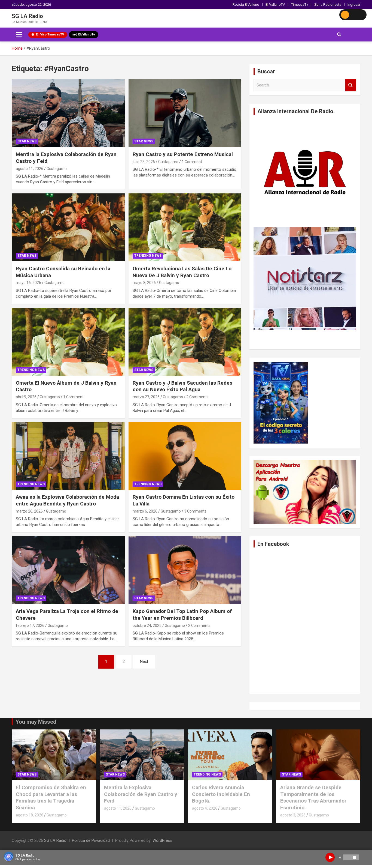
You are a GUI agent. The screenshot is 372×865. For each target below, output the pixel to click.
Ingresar (353, 4)
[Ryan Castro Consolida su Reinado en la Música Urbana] (68, 227)
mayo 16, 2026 (28, 282)
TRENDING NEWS (147, 256)
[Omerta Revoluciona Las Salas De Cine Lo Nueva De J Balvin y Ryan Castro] (185, 227)
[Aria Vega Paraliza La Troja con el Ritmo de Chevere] (68, 570)
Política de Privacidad (91, 840)
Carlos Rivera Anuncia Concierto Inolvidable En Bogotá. (221, 794)
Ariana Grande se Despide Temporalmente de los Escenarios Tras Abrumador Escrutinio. (313, 797)
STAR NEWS (26, 141)
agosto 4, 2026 (204, 808)
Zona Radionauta (327, 4)
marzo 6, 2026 (145, 511)
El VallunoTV (275, 4)
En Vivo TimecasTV (50, 34)
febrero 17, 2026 (30, 625)
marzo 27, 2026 (146, 397)
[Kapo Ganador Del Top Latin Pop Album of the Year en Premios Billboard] (185, 570)
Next (144, 661)
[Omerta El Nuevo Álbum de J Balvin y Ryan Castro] (68, 341)
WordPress (162, 840)
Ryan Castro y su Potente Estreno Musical (183, 154)
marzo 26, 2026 (29, 511)
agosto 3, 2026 (293, 815)
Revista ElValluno (246, 4)
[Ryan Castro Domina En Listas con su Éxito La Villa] (185, 456)
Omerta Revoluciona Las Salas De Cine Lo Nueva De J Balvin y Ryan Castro (182, 272)
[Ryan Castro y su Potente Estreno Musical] (185, 113)
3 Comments (195, 511)
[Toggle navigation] (19, 34)
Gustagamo (57, 168)
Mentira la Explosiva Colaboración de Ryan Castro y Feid (140, 794)
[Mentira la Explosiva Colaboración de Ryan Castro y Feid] (68, 113)
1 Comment (192, 162)
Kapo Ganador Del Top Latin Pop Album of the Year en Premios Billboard (182, 614)
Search (350, 85)
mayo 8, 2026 (144, 282)
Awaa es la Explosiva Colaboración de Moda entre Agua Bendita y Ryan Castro (67, 500)
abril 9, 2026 (26, 397)
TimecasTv (299, 4)
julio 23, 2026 (144, 162)
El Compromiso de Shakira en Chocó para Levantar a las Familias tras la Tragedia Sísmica (51, 797)
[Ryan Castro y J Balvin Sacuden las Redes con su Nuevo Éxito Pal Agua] (185, 341)
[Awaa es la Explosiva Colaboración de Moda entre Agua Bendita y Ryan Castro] (68, 456)
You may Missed (36, 722)
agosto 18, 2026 (29, 815)
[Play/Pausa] (330, 857)
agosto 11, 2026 (29, 168)
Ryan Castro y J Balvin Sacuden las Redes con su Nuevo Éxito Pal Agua (182, 386)
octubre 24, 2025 (147, 625)
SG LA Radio (27, 16)
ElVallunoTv (86, 34)
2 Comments (197, 397)
